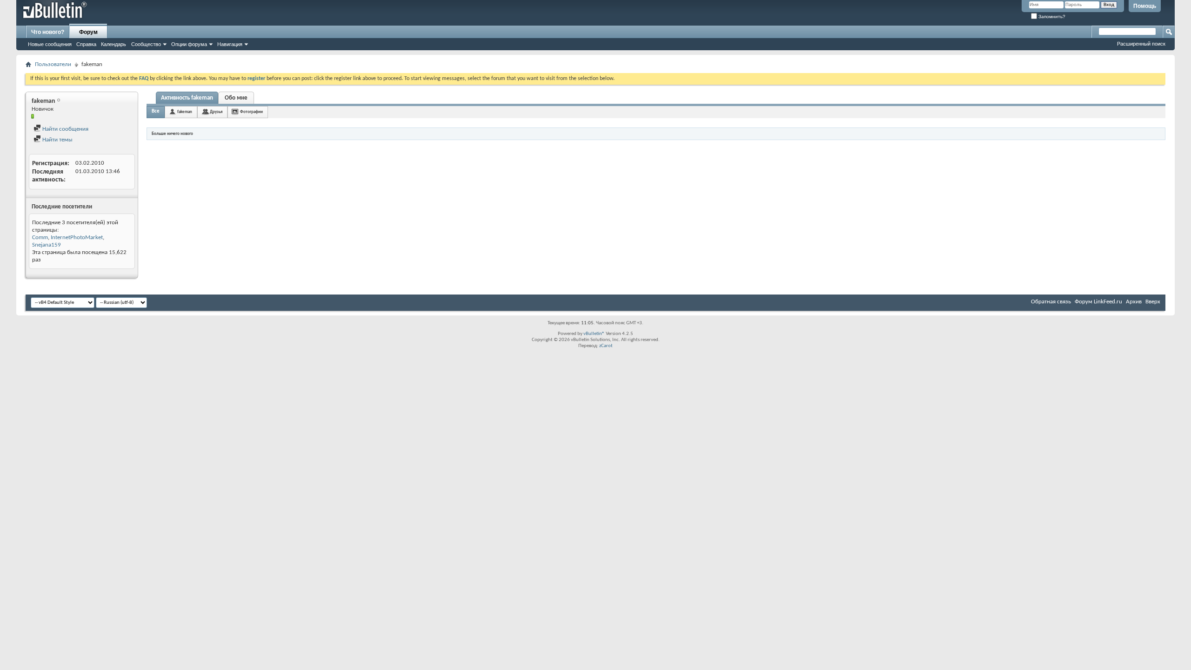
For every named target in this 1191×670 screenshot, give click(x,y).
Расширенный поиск (1141, 44)
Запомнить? (1051, 16)
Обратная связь (1051, 302)
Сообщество (146, 44)
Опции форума (189, 44)
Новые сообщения (50, 44)
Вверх (1152, 302)
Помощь (1144, 6)
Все (156, 111)
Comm (40, 237)
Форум (88, 32)
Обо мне (236, 98)
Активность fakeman (187, 98)
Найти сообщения (64, 129)
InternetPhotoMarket (77, 237)
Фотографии (251, 112)
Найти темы (57, 140)
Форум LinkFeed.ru (1098, 302)
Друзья (216, 112)
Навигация (229, 44)
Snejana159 (46, 245)
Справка (86, 44)
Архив (1134, 302)
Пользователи (53, 64)
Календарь (113, 44)
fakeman (184, 112)
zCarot (606, 345)
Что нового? (47, 32)
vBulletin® (594, 333)
